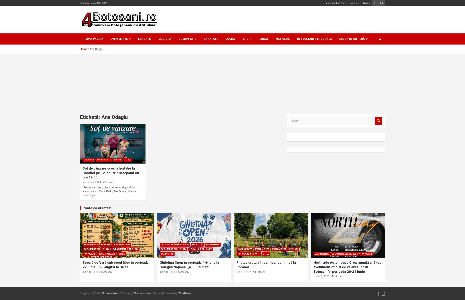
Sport (247, 39)
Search (378, 121)
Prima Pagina (93, 39)
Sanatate (211, 39)
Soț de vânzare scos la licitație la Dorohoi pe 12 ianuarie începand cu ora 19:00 (111, 172)
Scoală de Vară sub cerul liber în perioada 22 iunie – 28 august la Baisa (116, 264)
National (283, 39)
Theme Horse (142, 293)
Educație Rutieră (352, 39)
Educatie (144, 39)
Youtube (354, 3)
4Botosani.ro (109, 293)
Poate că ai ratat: (96, 208)
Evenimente (119, 39)
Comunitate (187, 39)
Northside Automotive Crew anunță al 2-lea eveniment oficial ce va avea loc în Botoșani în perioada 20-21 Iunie (347, 266)
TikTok (366, 3)
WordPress (185, 293)
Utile (128, 159)
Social (230, 39)
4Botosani (109, 182)
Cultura (165, 39)
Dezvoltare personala (314, 39)
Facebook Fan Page (335, 3)
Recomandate (106, 254)
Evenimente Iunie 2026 (125, 249)
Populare (89, 254)
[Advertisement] (232, 81)
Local (264, 39)
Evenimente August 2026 (115, 244)
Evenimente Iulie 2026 (96, 249)
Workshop (167, 254)
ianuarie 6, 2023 (92, 182)
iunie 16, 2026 (90, 272)
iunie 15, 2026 (167, 272)
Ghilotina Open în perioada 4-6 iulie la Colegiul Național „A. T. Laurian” (189, 264)
